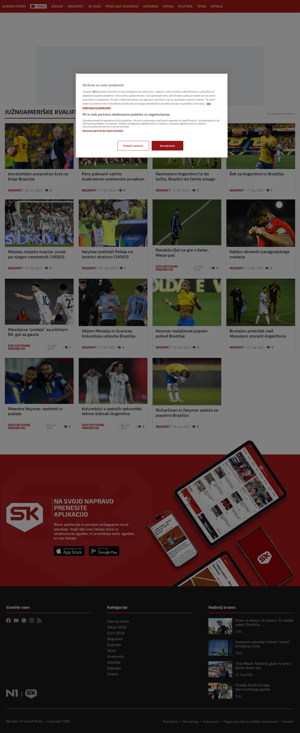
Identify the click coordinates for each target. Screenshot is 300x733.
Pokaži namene (133, 145)
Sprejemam (167, 145)
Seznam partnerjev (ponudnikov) (102, 130)
